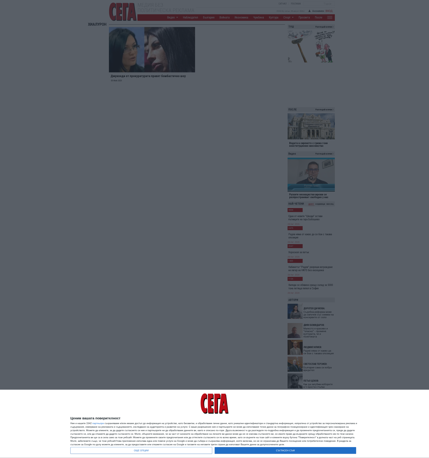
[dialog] (214, 424)
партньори (98, 423)
